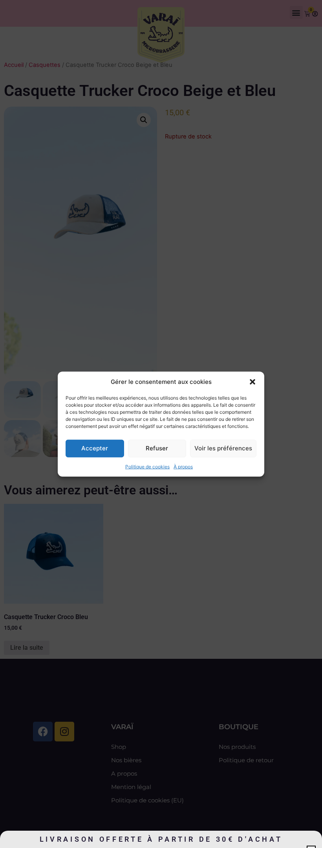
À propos (183, 466)
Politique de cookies (147, 466)
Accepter (94, 448)
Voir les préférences (223, 448)
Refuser (157, 448)
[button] (252, 382)
